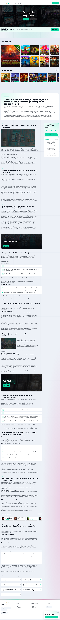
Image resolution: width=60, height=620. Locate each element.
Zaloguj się (49, 3)
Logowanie (17, 608)
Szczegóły (6, 246)
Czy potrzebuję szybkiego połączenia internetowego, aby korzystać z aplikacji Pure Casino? (30, 584)
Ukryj (56, 139)
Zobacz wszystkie (55, 41)
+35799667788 (48, 603)
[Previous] (27, 25)
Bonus (22, 3)
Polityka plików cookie (34, 606)
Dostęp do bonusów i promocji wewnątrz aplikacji (51, 153)
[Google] (51, 607)
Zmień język (5, 612)
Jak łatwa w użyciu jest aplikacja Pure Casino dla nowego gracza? (10, 594)
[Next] (33, 25)
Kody (26, 3)
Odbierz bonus (55, 29)
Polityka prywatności (34, 604)
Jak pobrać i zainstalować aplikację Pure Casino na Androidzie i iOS (51, 142)
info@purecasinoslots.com (50, 604)
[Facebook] (49, 607)
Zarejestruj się (55, 3)
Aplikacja (17, 3)
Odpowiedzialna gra (34, 607)
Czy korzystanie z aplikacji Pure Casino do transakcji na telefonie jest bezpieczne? (30, 590)
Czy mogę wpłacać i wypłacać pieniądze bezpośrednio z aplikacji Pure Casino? (29, 580)
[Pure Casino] (7, 3)
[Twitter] (47, 607)
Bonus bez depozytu (33, 3)
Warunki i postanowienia (34, 603)
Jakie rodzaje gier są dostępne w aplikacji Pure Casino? (10, 584)
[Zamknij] (58, 612)
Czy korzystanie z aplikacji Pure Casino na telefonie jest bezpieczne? (9, 580)
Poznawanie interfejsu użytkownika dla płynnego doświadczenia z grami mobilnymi (51, 149)
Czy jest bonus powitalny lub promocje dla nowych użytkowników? (9, 590)
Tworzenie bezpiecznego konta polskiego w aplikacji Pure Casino (51, 146)
